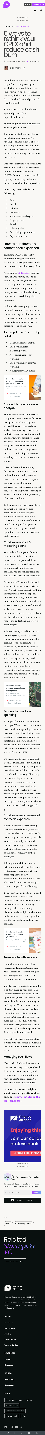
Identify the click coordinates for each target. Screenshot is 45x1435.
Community (9, 1385)
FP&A (24, 1416)
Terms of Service (11, 1345)
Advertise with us (22, 17)
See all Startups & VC (15, 1261)
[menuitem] (11, 1322)
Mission (7, 1334)
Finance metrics (12, 1405)
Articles (8, 1224)
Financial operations (23, 1224)
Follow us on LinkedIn (24, 1200)
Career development (14, 1400)
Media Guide (9, 1328)
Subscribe (36, 1192)
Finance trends (11, 1416)
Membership (38, 4)
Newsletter (8, 1365)
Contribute (8, 1322)
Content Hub (9, 26)
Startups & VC (23, 26)
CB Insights (23, 272)
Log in (27, 4)
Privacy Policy (10, 1339)
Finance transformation (15, 1410)
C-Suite (29, 1400)
